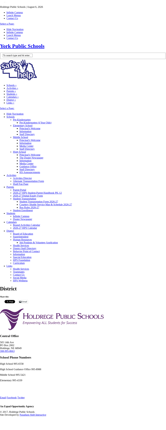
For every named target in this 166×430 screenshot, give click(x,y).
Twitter (21, 397)
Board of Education (23, 233)
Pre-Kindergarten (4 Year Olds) (35, 122)
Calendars (12, 97)
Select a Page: (7, 23)
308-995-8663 (7, 351)
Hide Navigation (15, 29)
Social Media (19, 277)
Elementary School (22, 125)
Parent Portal (19, 190)
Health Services (21, 245)
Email (3, 397)
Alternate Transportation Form (28, 181)
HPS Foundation (21, 260)
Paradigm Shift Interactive (33, 414)
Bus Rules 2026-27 (29, 207)
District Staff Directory (24, 248)
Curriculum (19, 263)
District (11, 99)
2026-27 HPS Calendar (25, 228)
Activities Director (22, 178)
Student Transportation (24, 198)
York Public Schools (22, 46)
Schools (11, 85)
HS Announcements (29, 172)
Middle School (20, 137)
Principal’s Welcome (29, 128)
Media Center (26, 146)
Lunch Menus (13, 15)
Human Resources (22, 239)
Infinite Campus (14, 12)
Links (10, 102)
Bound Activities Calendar (26, 225)
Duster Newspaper (22, 219)
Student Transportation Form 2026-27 (38, 201)
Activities (12, 88)
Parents (11, 91)
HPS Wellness (20, 280)
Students (11, 94)
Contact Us (12, 18)
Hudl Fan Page (20, 184)
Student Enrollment (23, 210)
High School (19, 151)
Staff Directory (27, 134)
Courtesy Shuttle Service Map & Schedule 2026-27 (45, 204)
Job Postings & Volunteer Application (38, 242)
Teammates (18, 271)
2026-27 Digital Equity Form (28, 195)
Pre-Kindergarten (22, 119)
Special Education (22, 257)
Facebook (12, 397)
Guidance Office (27, 166)
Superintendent (20, 236)
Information (25, 131)
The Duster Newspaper (31, 157)
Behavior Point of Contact (26, 251)
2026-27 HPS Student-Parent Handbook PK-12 (37, 192)
